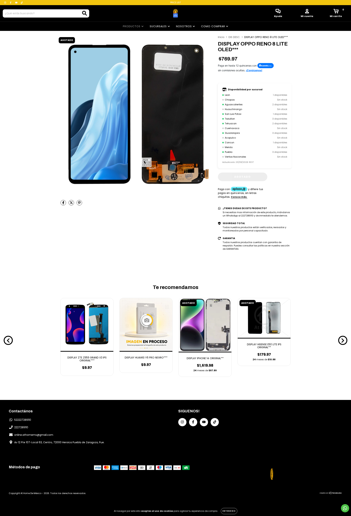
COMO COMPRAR (213, 26)
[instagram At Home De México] (5, 2)
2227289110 (21, 427)
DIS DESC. (234, 37)
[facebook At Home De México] (11, 2)
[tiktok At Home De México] (21, 2)
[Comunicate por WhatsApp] (345, 508)
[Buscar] (84, 13)
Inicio (221, 37)
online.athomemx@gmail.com (33, 435)
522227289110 (22, 420)
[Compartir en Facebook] (64, 204)
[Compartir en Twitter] (72, 204)
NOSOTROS (184, 26)
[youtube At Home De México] (16, 2)
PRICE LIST (175, 2)
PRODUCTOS (132, 26)
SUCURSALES (159, 26)
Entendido (229, 511)
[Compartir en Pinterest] (79, 204)
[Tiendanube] (330, 493)
